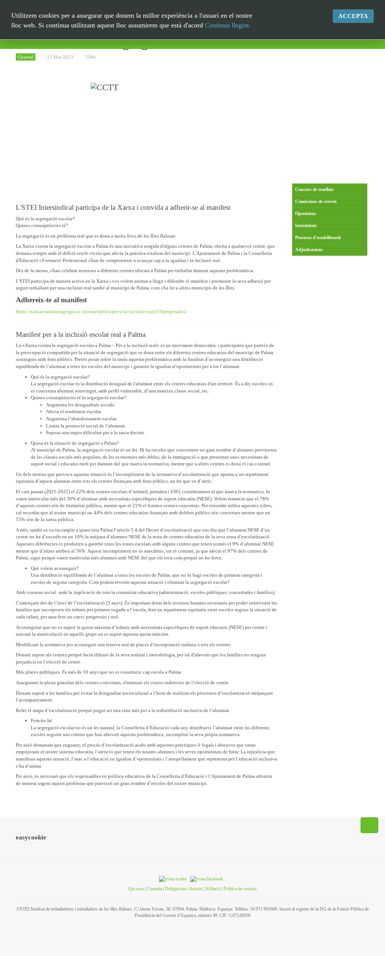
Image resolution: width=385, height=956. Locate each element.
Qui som (136, 888)
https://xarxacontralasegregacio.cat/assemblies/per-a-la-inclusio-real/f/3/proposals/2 (101, 311)
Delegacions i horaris (184, 888)
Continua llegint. (228, 25)
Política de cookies (240, 888)
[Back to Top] (369, 825)
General (25, 57)
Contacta (154, 888)
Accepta (353, 16)
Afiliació (213, 888)
